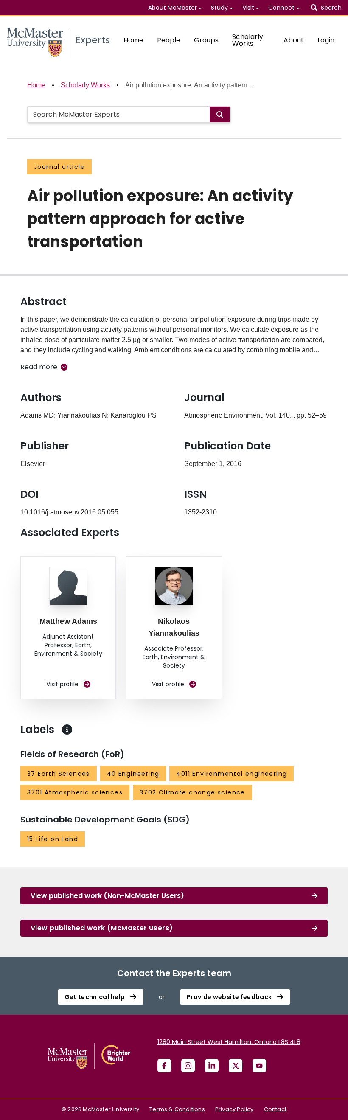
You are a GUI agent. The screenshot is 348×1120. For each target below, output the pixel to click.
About (293, 40)
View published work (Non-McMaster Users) (107, 896)
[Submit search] (220, 114)
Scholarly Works (247, 40)
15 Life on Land (52, 839)
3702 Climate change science (192, 792)
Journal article (59, 167)
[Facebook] (164, 1065)
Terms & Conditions (177, 1109)
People (168, 40)
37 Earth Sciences (58, 773)
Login (325, 40)
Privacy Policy (234, 1109)
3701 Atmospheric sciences (75, 792)
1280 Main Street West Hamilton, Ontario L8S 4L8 (228, 1042)
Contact (275, 1109)
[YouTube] (259, 1065)
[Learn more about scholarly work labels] (67, 729)
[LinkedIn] (212, 1065)
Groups (206, 40)
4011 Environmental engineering (231, 773)
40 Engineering (133, 773)
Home (133, 40)
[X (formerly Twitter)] (235, 1065)
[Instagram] (188, 1065)
